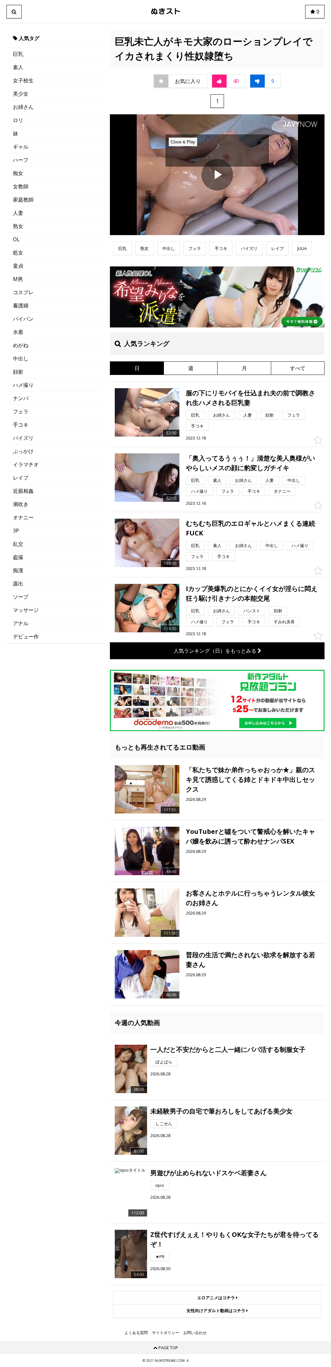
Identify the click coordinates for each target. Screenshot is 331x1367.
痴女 (18, 173)
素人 (18, 67)
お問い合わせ (195, 1333)
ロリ (18, 120)
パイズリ (23, 437)
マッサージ (26, 610)
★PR (160, 1256)
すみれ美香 (284, 622)
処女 (18, 252)
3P (16, 530)
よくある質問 (136, 1333)
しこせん (163, 1123)
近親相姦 (23, 490)
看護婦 (20, 305)
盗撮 (18, 557)
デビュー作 (26, 636)
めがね (20, 345)
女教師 (20, 186)
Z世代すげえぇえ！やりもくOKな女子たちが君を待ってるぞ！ (234, 1239)
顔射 (18, 371)
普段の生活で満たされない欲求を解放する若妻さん (250, 959)
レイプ (20, 477)
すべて (297, 368)
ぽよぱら (163, 1062)
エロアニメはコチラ (216, 1297)
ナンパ (20, 398)
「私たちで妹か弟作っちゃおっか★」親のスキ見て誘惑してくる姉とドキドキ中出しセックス (250, 779)
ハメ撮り (23, 384)
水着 (18, 332)
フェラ (20, 411)
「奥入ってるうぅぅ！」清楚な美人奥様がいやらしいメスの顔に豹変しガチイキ (250, 463)
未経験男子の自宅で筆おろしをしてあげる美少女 (221, 1111)
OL (16, 239)
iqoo (159, 1185)
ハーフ (20, 159)
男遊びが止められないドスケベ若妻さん (208, 1172)
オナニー (23, 517)
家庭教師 (23, 199)
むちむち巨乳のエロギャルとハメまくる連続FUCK (250, 528)
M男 (18, 279)
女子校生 (23, 80)
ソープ (20, 596)
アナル (20, 623)
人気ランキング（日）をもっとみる (216, 650)
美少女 (20, 93)
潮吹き (20, 504)
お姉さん (23, 106)
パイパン (23, 318)
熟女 (18, 226)
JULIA (302, 248)
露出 (18, 583)
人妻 (18, 212)
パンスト (251, 611)
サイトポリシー (165, 1333)
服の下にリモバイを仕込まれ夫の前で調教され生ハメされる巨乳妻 (250, 397)
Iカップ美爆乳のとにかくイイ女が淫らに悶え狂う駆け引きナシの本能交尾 (251, 593)
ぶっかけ (23, 451)
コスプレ (23, 292)
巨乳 (18, 53)
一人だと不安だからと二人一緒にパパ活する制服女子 (227, 1049)
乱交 (18, 543)
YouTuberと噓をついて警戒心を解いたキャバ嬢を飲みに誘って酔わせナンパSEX (250, 836)
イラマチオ (26, 464)
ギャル (20, 146)
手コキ (20, 424)
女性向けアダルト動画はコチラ (216, 1310)
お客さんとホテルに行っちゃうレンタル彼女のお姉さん (250, 898)
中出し (20, 358)
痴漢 (18, 570)
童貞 (18, 265)
